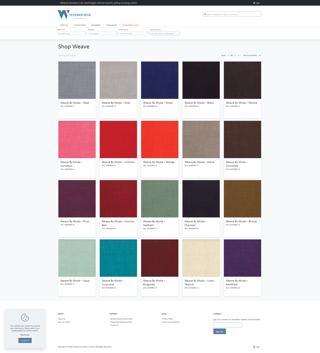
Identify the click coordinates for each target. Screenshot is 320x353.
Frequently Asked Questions (121, 322)
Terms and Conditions (170, 322)
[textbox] (72, 33)
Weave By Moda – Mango (159, 162)
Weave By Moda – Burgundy (154, 282)
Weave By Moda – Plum (74, 221)
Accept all (25, 340)
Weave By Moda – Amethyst (237, 282)
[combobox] (72, 33)
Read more (25, 335)
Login (257, 3)
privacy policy (17, 330)
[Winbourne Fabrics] (74, 14)
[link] (228, 55)
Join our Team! (64, 322)
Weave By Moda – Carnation (71, 163)
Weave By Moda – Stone (199, 162)
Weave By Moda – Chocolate (237, 163)
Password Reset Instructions (121, 319)
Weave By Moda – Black (199, 102)
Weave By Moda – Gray (116, 102)
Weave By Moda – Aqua (75, 280)
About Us (61, 319)
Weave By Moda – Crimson (118, 162)
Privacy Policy (167, 319)
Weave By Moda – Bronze (241, 221)
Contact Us (114, 325)
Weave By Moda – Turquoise (113, 282)
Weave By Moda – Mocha (241, 102)
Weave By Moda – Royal (158, 102)
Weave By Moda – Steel (74, 102)
